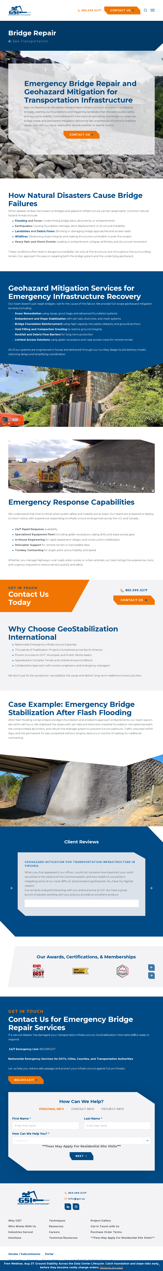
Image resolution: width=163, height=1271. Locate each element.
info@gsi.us (76, 1198)
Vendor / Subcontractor (24, 1254)
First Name (21, 1118)
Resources (56, 1226)
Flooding (21, 220)
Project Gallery (101, 1220)
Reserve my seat (111, 1267)
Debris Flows (45, 231)
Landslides (22, 231)
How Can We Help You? (30, 1133)
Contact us (120, 10)
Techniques (57, 1220)
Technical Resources (63, 1237)
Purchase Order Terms (106, 1232)
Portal (49, 1254)
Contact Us (80, 134)
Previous (11, 888)
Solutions (14, 1237)
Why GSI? (14, 1220)
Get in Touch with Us (105, 1226)
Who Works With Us (22, 1226)
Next (151, 888)
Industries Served (20, 1232)
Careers (54, 1232)
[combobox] (81, 1140)
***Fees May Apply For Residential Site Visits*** (123, 1237)
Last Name (93, 1118)
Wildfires (21, 236)
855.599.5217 (91, 10)
